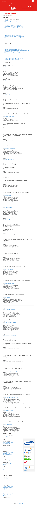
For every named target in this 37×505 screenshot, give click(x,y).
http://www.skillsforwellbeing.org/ (8, 269)
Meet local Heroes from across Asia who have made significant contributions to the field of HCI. (8, 453)
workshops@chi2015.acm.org (6, 436)
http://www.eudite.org (7, 297)
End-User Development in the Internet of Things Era (12, 48)
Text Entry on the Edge (8, 38)
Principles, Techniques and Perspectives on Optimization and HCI (14, 58)
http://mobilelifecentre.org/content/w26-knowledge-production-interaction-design (14, 371)
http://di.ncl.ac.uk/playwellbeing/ (8, 424)
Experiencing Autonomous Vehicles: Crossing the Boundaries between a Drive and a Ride (17, 50)
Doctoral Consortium (8, 494)
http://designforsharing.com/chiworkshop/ (9, 148)
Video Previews (5, 483)
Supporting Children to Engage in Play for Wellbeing (12, 59)
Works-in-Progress (5, 486)
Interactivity (4, 495)
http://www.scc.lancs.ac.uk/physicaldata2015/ (10, 335)
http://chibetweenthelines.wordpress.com (9, 94)
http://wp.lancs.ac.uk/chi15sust (8, 195)
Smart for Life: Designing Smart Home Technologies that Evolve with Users (15, 37)
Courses (4, 494)
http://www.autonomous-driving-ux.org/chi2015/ (10, 322)
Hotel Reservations (5, 478)
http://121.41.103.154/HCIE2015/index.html (9, 159)
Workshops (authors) (10, 493)
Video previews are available (7, 460)
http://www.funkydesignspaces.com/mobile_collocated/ (11, 397)
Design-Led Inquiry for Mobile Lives (10, 44)
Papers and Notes (5, 498)
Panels (9, 486)
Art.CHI (6, 20)
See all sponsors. (26, 470)
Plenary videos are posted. (6, 446)
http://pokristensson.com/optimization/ (9, 410)
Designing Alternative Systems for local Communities (12, 21)
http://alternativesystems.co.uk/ (8, 80)
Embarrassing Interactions (9, 34)
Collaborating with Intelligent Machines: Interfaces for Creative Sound (14, 27)
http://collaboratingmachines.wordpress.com (10, 116)
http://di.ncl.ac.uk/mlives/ (7, 256)
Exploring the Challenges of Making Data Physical (12, 51)
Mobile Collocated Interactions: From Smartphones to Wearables (14, 57)
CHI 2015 (4, 1)
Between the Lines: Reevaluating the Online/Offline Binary (13, 25)
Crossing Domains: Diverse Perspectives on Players (12, 28)
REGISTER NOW (27, 6)
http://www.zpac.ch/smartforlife (8, 207)
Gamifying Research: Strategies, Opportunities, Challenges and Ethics (14, 52)
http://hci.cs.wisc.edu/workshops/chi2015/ (9, 309)
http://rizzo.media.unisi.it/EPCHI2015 (9, 283)
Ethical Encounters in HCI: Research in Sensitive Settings (13, 35)
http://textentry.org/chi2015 (7, 219)
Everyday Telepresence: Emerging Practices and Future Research (14, 49)
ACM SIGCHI (21, 503)
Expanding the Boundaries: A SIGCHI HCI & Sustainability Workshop (14, 36)
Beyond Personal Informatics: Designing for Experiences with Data (14, 26)
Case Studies (5, 493)
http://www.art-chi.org (7, 66)
